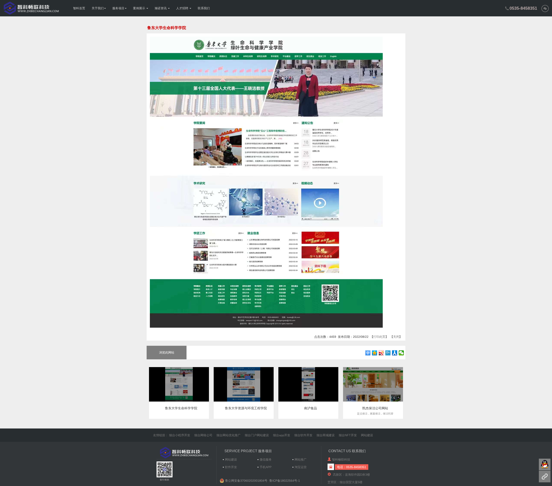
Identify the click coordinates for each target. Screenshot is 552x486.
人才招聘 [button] (182, 8)
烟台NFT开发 (348, 435)
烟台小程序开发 (179, 435)
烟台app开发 (281, 435)
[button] (545, 8)
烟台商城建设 (326, 435)
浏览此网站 (166, 352)
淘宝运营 (301, 467)
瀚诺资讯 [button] (161, 8)
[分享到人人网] (394, 352)
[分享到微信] (401, 352)
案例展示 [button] (139, 8)
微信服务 (266, 459)
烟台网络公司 (203, 435)
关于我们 (98, 8)
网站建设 (367, 435)
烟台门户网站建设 (257, 435)
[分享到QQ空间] (374, 352)
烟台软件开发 (303, 435)
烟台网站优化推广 (228, 435)
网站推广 (301, 459)
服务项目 (118, 8)
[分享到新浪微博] (381, 352)
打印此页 (379, 336)
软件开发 (231, 467)
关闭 (396, 336)
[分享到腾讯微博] (388, 352)
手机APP (265, 467)
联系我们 (204, 8)
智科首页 (79, 8)
